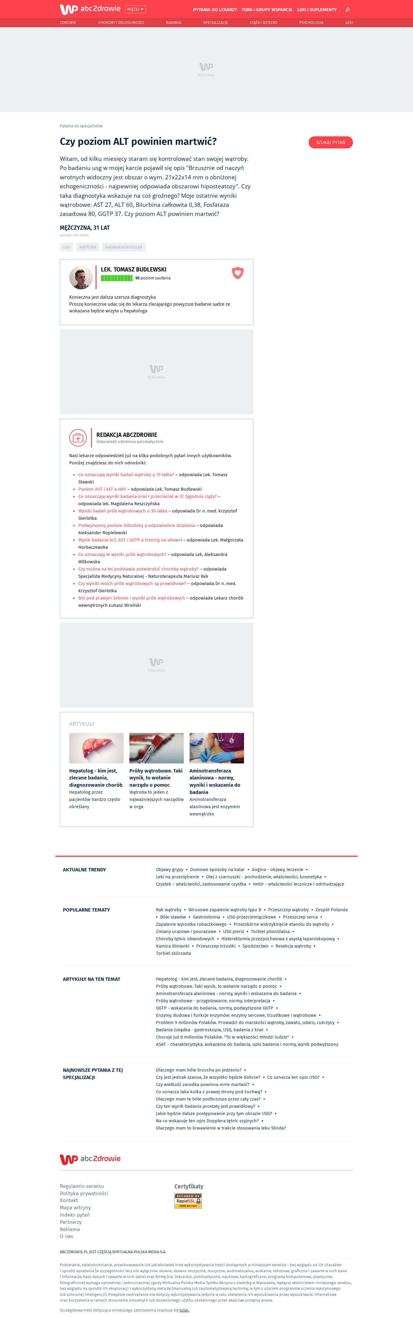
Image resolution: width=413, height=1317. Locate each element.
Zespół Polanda (332, 909)
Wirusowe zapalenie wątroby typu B (224, 909)
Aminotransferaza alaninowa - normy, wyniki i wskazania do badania (226, 993)
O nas (66, 1236)
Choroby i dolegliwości (121, 22)
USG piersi (233, 931)
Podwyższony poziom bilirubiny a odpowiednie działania (136, 525)
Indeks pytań (75, 1214)
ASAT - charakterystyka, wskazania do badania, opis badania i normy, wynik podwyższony (247, 1044)
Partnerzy (71, 1222)
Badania (173, 22)
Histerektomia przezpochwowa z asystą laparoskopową (278, 938)
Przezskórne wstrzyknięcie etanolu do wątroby (281, 924)
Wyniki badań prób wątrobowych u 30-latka (122, 511)
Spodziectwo (255, 946)
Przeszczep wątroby (288, 909)
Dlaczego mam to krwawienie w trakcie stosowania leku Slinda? (221, 1128)
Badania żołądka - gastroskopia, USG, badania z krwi (209, 1029)
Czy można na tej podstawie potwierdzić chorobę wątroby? (138, 569)
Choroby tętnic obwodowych (185, 938)
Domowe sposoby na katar (217, 869)
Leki (349, 22)
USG (66, 247)
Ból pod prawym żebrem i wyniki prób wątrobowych (132, 598)
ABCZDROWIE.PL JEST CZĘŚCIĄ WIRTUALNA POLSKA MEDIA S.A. (113, 1252)
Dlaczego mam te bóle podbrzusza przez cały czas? (208, 1099)
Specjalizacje (215, 22)
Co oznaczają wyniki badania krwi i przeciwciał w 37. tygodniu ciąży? (148, 496)
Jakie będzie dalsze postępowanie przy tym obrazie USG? (214, 1113)
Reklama (70, 1229)
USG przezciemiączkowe (251, 917)
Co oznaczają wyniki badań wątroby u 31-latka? (126, 474)
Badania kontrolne (124, 247)
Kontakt (69, 1200)
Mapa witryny (75, 1207)
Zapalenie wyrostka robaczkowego (191, 924)
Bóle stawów (173, 917)
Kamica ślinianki (172, 946)
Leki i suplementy (317, 9)
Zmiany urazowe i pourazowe (186, 931)
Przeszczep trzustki (216, 946)
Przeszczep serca (300, 917)
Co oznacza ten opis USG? (293, 1077)
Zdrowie (68, 22)
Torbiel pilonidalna (270, 931)
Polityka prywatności (84, 1193)
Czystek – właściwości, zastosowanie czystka (201, 884)
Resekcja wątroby (293, 946)
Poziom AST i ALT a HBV (102, 489)
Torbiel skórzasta (173, 953)
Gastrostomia (206, 917)
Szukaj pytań (330, 142)
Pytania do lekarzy (215, 9)
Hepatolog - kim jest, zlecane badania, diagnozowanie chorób (219, 979)
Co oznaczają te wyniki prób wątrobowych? (122, 554)
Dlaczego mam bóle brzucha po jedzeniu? (199, 1070)
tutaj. (184, 1310)
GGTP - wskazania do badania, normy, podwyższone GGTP (214, 1008)
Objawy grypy (169, 869)
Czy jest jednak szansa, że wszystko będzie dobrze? (208, 1077)
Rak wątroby (168, 909)
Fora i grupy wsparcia (267, 9)
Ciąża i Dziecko (264, 22)
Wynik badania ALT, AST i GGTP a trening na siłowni (130, 540)
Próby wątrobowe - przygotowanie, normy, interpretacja (213, 1000)
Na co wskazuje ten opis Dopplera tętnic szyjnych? (207, 1120)
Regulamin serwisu (82, 1186)
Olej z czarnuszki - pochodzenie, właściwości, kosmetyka (264, 876)
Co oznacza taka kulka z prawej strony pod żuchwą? (209, 1091)
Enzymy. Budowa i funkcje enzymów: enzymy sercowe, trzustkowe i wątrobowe (236, 1015)
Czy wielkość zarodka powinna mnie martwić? (202, 1084)
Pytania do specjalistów (81, 126)
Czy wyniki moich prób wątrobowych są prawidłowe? (132, 583)
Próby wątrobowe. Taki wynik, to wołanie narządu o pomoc (216, 986)
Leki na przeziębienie (177, 876)
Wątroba (87, 247)
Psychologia (311, 22)
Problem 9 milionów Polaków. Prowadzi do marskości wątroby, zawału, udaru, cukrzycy (245, 1022)
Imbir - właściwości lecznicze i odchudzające (298, 884)
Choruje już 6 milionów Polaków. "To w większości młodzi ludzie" (222, 1037)
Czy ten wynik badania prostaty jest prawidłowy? (205, 1106)
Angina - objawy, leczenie (277, 869)
